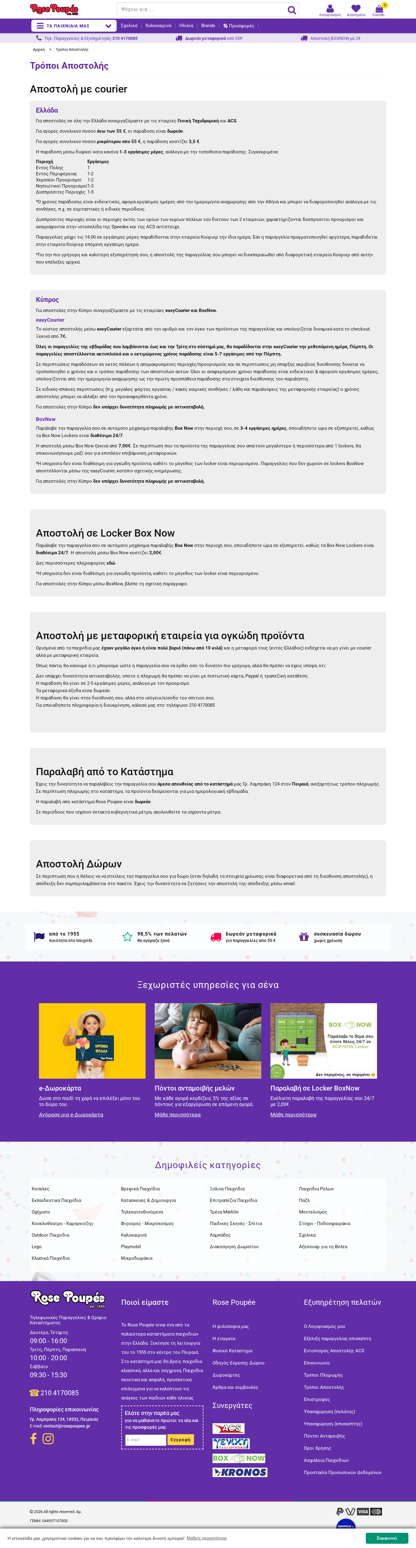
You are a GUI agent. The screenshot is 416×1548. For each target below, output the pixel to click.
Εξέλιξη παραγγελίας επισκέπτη (337, 1338)
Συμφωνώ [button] (387, 1538)
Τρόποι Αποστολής (324, 1387)
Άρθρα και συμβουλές (235, 1387)
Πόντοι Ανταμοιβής (324, 1436)
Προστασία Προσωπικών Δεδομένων (343, 1472)
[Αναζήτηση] (292, 9)
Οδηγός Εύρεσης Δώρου (238, 1363)
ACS (151, 226)
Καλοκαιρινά (158, 25)
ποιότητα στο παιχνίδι (71, 940)
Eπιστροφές (317, 1399)
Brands (208, 25)
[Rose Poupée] (71, 9)
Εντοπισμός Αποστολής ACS (334, 1351)
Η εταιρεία (224, 1338)
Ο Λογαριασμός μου (324, 1326)
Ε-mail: (36, 1426)
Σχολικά (129, 25)
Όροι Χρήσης (317, 1448)
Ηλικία (186, 25)
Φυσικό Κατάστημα (232, 1351)
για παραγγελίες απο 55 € (251, 940)
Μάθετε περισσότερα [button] (207, 1538)
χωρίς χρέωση (328, 940)
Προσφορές (241, 25)
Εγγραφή (181, 1439)
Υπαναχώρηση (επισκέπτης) (333, 1424)
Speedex (120, 226)
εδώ (111, 563)
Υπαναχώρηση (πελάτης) (329, 1411)
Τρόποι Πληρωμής (323, 1375)
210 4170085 (60, 1393)
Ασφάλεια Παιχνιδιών (326, 1460)
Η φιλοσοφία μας (231, 1326)
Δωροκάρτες (226, 1375)
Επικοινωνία (317, 1363)
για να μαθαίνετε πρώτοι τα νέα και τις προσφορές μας (162, 1424)
